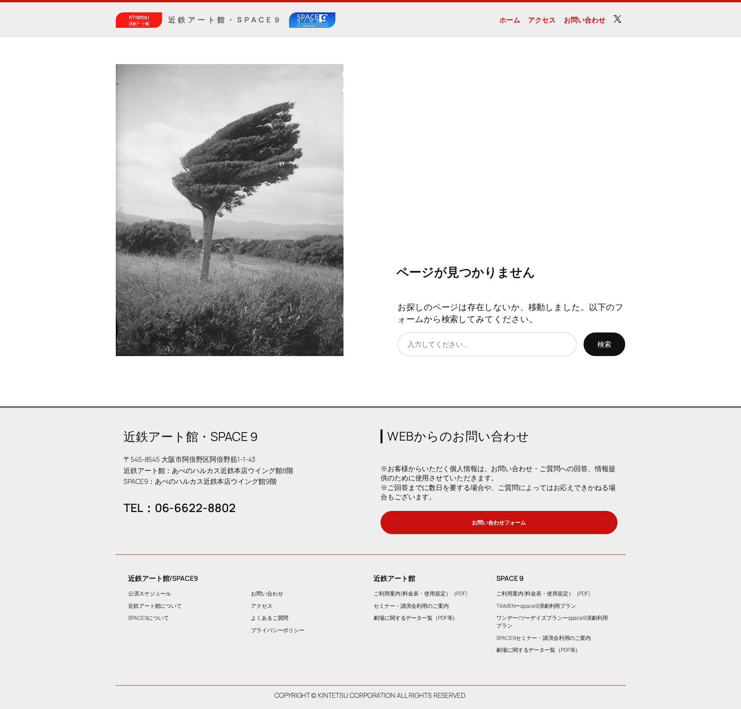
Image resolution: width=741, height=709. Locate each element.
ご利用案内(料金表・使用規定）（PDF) (421, 593)
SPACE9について (148, 617)
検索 (604, 344)
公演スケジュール (149, 593)
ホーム (509, 19)
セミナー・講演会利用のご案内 (411, 605)
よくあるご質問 (269, 617)
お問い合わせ (584, 19)
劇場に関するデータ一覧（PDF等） (416, 617)
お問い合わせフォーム (499, 522)
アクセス (542, 19)
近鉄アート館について (155, 605)
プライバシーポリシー (278, 630)
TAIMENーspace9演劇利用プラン (536, 605)
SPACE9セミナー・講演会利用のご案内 (543, 637)
